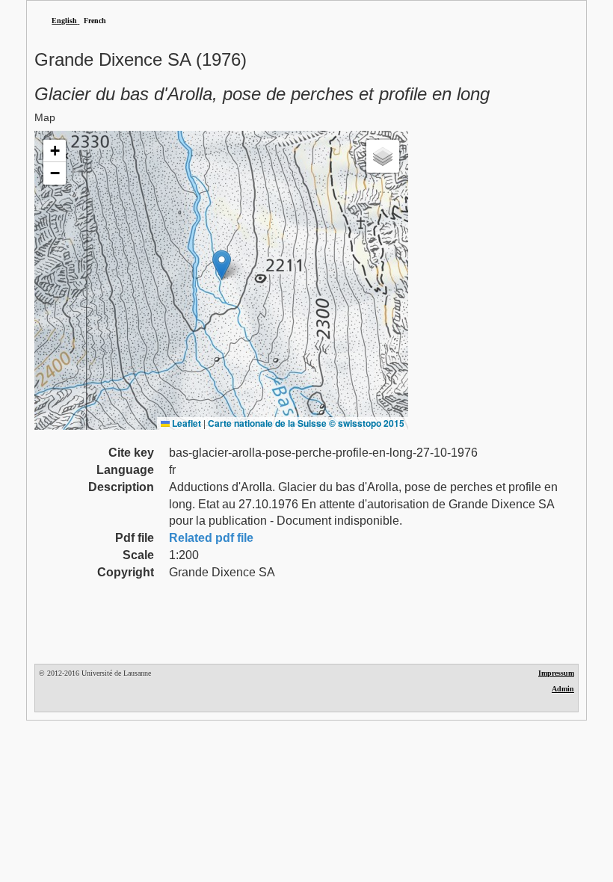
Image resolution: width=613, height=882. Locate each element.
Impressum (556, 673)
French (95, 20)
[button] (221, 265)
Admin (563, 689)
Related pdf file (211, 537)
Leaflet (185, 423)
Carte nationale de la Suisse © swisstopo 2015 (306, 423)
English (64, 20)
